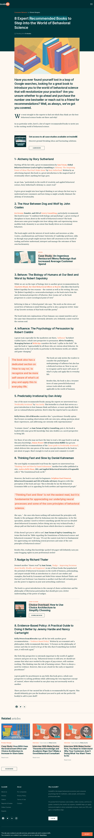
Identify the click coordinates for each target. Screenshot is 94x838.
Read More (43, 835)
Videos (3, 799)
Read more (4, 757)
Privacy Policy (21, 796)
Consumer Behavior (20, 12)
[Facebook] (3, 818)
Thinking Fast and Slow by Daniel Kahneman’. (33, 467)
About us (4, 792)
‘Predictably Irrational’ (23, 405)
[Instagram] (16, 818)
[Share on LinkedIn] (24, 706)
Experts (3, 811)
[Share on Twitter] (20, 706)
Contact (19, 803)
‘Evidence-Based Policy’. (39, 641)
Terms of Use (21, 799)
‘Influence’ (61, 338)
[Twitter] (7, 818)
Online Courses (6, 807)
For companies (21, 792)
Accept (87, 834)
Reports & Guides (6, 803)
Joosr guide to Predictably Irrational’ (63, 446)
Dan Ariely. (40, 405)
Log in (53, 818)
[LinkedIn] (12, 818)
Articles (3, 796)
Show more (9, 769)
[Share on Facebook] (16, 706)
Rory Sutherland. (55, 170)
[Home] (5, 4)
